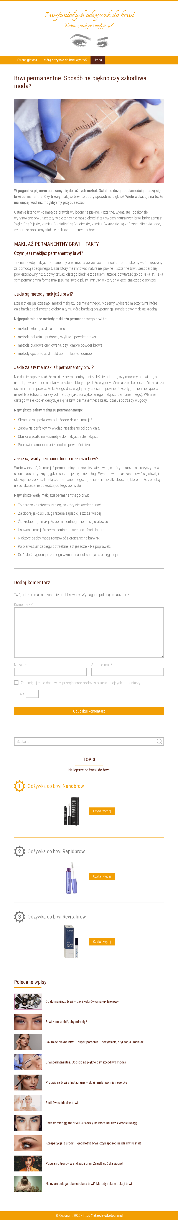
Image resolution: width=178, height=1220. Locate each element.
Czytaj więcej (102, 811)
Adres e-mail (101, 664)
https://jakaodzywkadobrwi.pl (103, 1215)
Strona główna (27, 60)
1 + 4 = (19, 694)
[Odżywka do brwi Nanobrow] (71, 811)
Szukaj (159, 741)
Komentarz (23, 604)
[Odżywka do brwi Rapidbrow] (71, 876)
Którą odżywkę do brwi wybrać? (65, 60)
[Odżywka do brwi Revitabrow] (71, 941)
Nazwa (20, 664)
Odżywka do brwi (51, 786)
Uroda (98, 60)
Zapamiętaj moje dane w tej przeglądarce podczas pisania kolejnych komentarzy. (81, 683)
